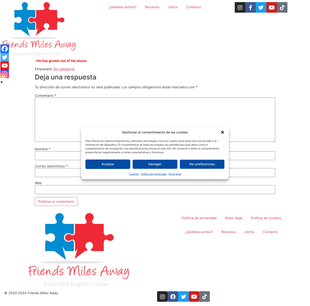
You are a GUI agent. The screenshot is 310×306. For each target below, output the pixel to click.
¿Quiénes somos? (122, 7)
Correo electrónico (51, 166)
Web (38, 183)
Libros (173, 7)
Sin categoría (63, 69)
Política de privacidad (153, 173)
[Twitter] (261, 7)
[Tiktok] (282, 7)
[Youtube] (271, 7)
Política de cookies (266, 218)
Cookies (134, 173)
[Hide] (1, 82)
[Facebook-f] (250, 7)
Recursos (152, 7)
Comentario (45, 95)
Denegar (155, 164)
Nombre (42, 149)
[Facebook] (4, 48)
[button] (222, 132)
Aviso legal (174, 173)
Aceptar (108, 164)
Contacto (193, 7)
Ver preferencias (202, 164)
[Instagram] (240, 7)
